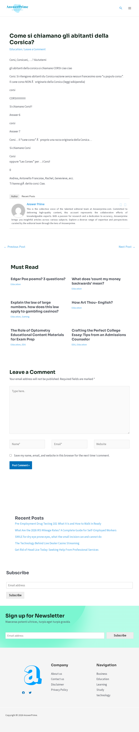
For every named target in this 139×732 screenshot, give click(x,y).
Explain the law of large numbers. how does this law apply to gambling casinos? (35, 307)
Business (101, 674)
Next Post (127, 247)
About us (56, 674)
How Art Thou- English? (92, 302)
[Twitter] (125, 205)
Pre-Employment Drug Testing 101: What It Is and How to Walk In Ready (58, 523)
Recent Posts (28, 196)
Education (15, 49)
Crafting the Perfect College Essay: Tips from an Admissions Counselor (99, 334)
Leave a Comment (35, 49)
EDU (24, 344)
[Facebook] (121, 205)
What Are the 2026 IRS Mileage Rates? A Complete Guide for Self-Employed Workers (65, 530)
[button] (120, 8)
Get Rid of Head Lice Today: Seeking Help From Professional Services (56, 550)
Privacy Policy (59, 690)
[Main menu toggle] (130, 8)
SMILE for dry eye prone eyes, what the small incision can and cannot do (58, 537)
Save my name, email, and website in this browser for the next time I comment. (62, 455)
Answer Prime (35, 204)
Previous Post (14, 247)
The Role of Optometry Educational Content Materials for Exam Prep (37, 334)
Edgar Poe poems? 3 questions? (38, 279)
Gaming (25, 316)
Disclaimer (57, 684)
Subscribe (15, 595)
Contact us (57, 679)
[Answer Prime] (18, 210)
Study (100, 690)
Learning (101, 684)
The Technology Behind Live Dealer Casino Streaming (47, 543)
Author (14, 196)
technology (103, 695)
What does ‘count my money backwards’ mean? (96, 281)
